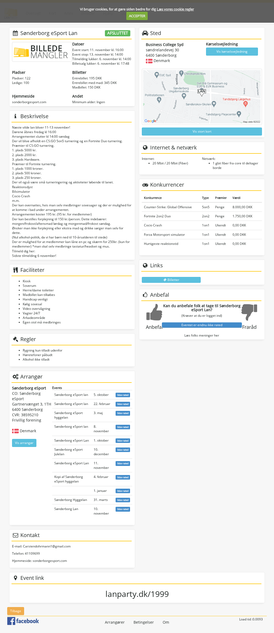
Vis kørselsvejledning (232, 51)
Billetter (173, 279)
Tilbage (15, 611)
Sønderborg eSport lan (71, 394)
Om (166, 622)
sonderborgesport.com (29, 102)
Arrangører (115, 622)
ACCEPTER (137, 15)
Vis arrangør (24, 443)
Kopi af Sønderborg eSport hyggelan (68, 479)
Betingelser (144, 622)
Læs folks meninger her (201, 335)
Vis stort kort (202, 131)
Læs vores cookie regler (175, 9)
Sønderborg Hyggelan (70, 499)
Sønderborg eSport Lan (71, 440)
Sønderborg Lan (66, 509)
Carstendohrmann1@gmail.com (47, 546)
